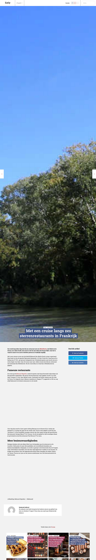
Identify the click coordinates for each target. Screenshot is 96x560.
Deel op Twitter (79, 358)
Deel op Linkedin (79, 362)
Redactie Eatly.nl (24, 507)
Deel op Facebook (78, 353)
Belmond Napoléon (21, 374)
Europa (53, 527)
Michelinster (43, 349)
